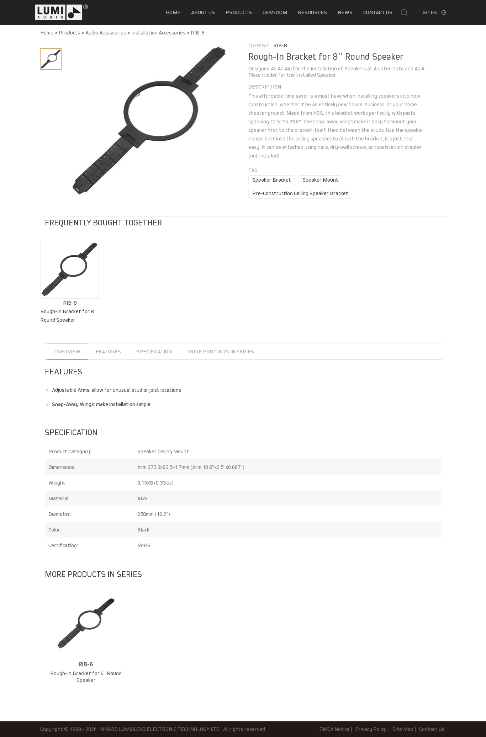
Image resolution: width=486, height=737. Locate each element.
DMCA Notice (334, 729)
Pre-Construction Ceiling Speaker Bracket (300, 193)
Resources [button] (312, 12)
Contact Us (377, 12)
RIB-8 (197, 33)
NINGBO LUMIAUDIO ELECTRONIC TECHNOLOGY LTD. (160, 729)
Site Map (402, 729)
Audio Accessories (105, 33)
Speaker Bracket (271, 180)
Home (173, 12)
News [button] (345, 12)
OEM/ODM (275, 12)
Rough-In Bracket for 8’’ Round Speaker (68, 316)
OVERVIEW (67, 351)
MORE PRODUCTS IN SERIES (220, 351)
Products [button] (239, 12)
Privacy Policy (371, 729)
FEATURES (108, 351)
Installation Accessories (158, 33)
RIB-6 (86, 664)
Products (69, 33)
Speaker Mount (320, 180)
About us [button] (203, 12)
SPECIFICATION (154, 351)
